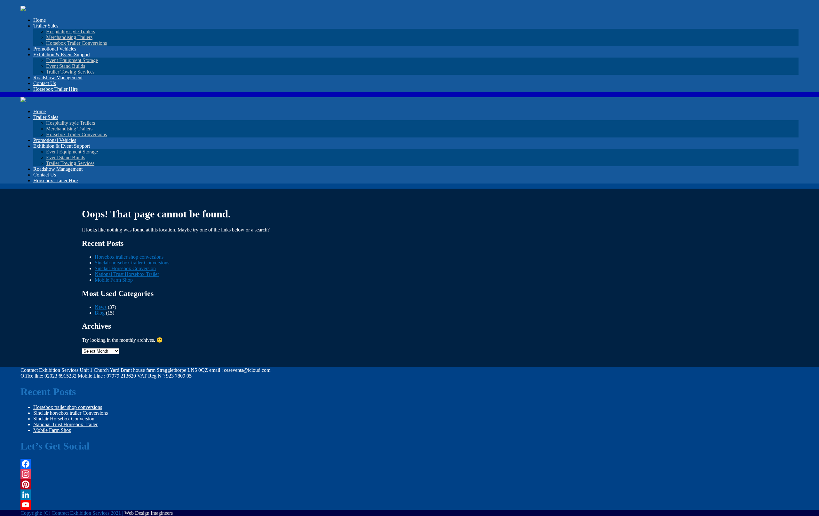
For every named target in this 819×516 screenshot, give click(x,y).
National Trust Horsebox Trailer (127, 274)
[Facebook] (146, 464)
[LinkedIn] (146, 494)
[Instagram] (146, 474)
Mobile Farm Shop (114, 280)
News (101, 307)
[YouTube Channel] (146, 505)
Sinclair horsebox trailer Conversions (132, 262)
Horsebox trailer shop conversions (129, 257)
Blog (100, 313)
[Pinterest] (146, 484)
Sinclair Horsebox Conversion (125, 268)
